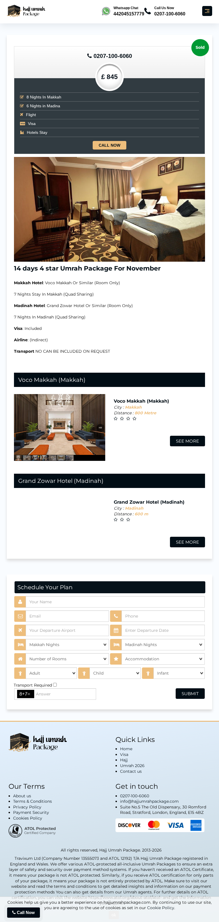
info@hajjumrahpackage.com (149, 801)
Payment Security (31, 812)
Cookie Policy (160, 907)
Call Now (109, 145)
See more (187, 441)
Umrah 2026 (132, 765)
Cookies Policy (27, 818)
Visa (124, 754)
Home (126, 748)
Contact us (131, 771)
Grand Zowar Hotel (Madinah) (61, 480)
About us (22, 795)
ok (113, 914)
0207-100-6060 (113, 56)
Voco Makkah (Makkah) (52, 379)
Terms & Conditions (32, 801)
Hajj (124, 759)
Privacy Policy (27, 807)
